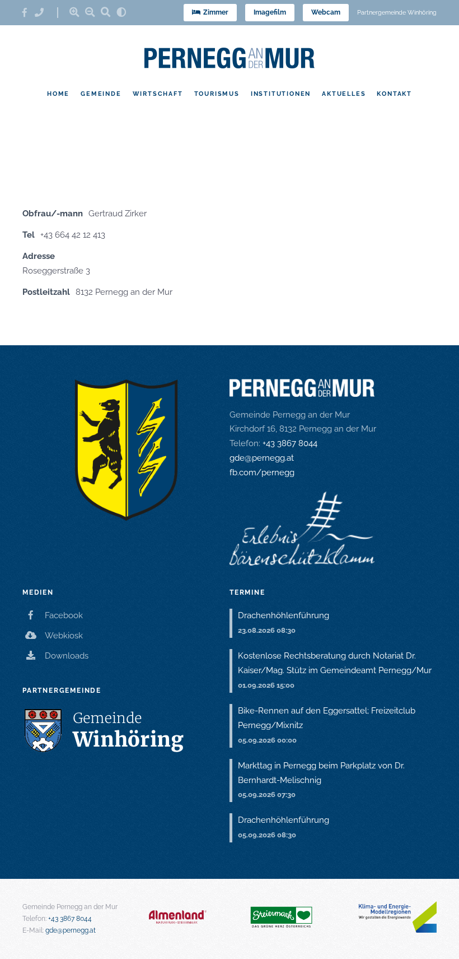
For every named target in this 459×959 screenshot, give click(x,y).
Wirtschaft (158, 93)
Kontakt (394, 93)
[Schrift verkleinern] (90, 12)
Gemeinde (101, 93)
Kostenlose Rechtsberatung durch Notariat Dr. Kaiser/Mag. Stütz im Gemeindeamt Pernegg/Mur (335, 663)
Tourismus (217, 93)
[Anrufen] (43, 12)
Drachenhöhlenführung (283, 615)
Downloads (66, 656)
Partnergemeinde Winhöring (397, 12)
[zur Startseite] (229, 58)
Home (58, 93)
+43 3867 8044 (290, 443)
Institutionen (281, 93)
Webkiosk (64, 636)
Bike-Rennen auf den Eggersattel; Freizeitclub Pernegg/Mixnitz (326, 718)
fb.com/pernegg (262, 472)
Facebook (64, 615)
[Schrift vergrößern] (74, 12)
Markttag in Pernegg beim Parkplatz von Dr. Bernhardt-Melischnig (321, 773)
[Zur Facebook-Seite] (28, 12)
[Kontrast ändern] (121, 12)
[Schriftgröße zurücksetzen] (106, 12)
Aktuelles (344, 93)
